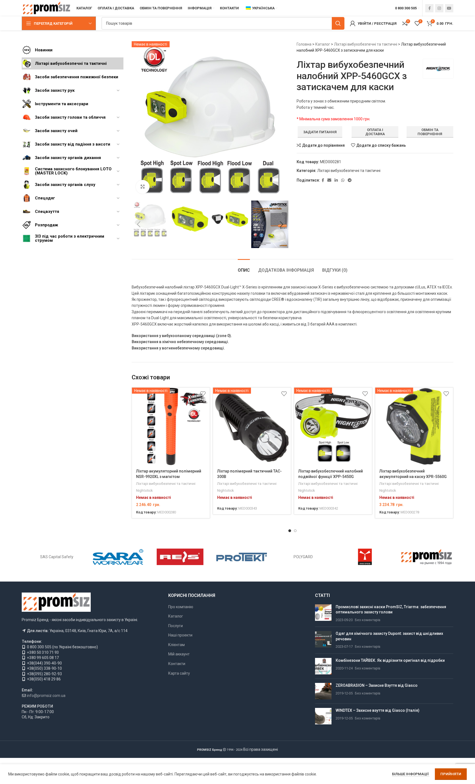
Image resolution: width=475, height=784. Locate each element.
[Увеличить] (143, 187)
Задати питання (320, 132)
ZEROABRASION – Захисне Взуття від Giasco (377, 685)
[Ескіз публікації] (323, 613)
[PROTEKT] (241, 557)
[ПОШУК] (338, 23)
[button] (138, 224)
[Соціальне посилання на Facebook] (429, 8)
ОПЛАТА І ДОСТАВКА (375, 132)
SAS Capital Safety (56, 557)
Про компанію (180, 607)
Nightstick (144, 490)
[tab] (244, 267)
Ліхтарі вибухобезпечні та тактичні (365, 44)
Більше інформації (410, 774)
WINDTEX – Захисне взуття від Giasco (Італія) (377, 710)
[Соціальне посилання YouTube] (449, 8)
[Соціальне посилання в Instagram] (439, 8)
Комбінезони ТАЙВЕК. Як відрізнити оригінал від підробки (390, 660)
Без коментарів (367, 620)
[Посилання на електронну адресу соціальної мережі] (329, 180)
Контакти (176, 663)
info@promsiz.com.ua (46, 695)
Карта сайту (179, 673)
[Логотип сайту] (46, 8)
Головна (304, 44)
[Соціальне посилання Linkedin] (336, 180)
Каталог (322, 44)
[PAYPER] (365, 557)
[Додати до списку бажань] (203, 394)
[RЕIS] (180, 557)
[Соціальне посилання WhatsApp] (342, 180)
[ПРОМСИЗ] (426, 557)
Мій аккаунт (179, 654)
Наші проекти (180, 635)
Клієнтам (176, 645)
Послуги (175, 626)
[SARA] (118, 557)
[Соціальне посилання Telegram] (349, 180)
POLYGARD (303, 557)
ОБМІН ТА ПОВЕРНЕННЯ (430, 132)
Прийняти (450, 774)
